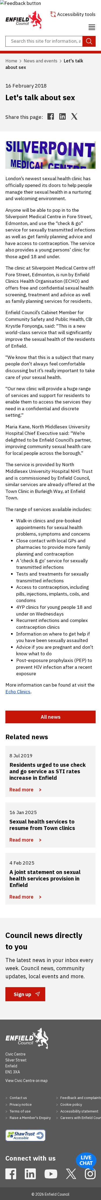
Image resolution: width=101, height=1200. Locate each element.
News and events (40, 60)
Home (11, 60)
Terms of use (20, 1111)
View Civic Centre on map (26, 1080)
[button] (20, 3)
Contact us (18, 1097)
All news (51, 717)
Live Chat (86, 1161)
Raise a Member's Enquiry (30, 1117)
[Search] (89, 41)
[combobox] (50, 41)
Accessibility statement (79, 1111)
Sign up (22, 996)
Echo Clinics (17, 691)
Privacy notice (20, 1104)
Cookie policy (71, 1104)
